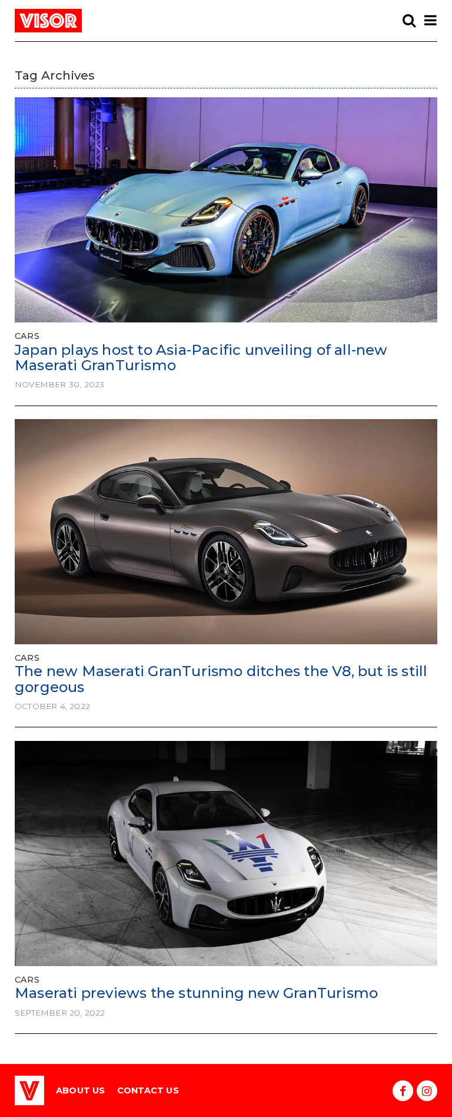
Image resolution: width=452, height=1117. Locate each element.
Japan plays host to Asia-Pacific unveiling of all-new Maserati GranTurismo (201, 357)
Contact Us (148, 1090)
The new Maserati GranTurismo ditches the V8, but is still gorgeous (221, 679)
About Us (80, 1090)
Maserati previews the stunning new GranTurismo (196, 992)
